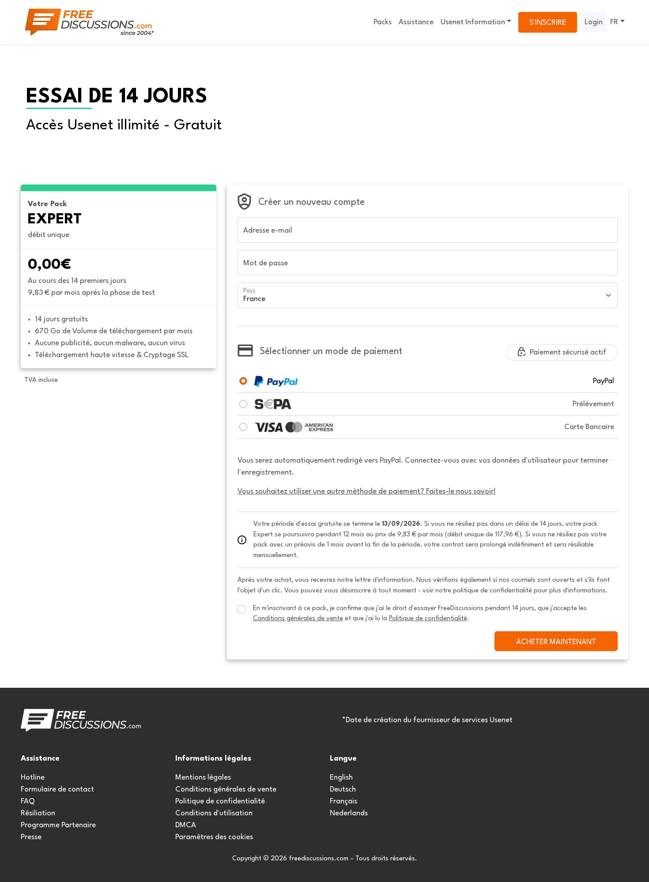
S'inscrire (547, 22)
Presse (31, 837)
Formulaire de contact (57, 789)
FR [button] (614, 22)
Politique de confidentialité (220, 801)
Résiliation (38, 813)
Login (594, 22)
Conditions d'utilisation (214, 813)
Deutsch (343, 789)
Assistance (416, 22)
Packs (383, 22)
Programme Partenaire (58, 825)
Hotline (33, 777)
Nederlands (349, 813)
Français (343, 801)
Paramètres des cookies (214, 837)
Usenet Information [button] (473, 22)
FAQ (28, 801)
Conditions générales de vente (225, 789)
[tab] (243, 381)
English (341, 777)
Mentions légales (203, 777)
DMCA (185, 825)
